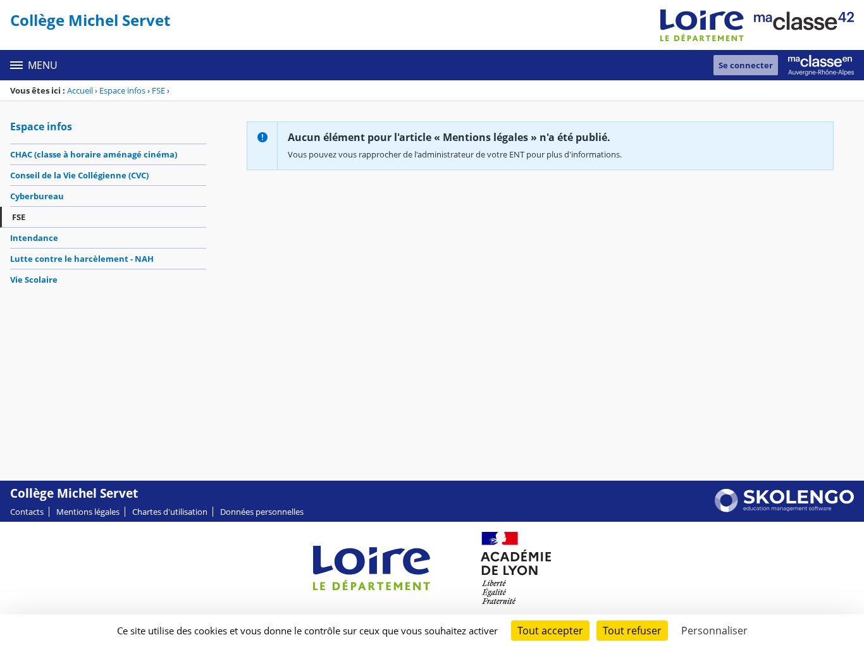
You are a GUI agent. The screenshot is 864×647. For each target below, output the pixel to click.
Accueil (80, 90)
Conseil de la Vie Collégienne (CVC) (79, 175)
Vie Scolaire (34, 279)
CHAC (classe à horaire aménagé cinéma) (93, 154)
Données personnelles (262, 512)
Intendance (34, 237)
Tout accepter (550, 631)
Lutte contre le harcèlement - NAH (82, 258)
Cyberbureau (37, 196)
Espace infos (122, 90)
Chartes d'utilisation (169, 512)
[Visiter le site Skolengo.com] (784, 509)
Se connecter (746, 65)
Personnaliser (714, 631)
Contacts (27, 512)
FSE (158, 90)
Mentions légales (88, 512)
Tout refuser (632, 631)
